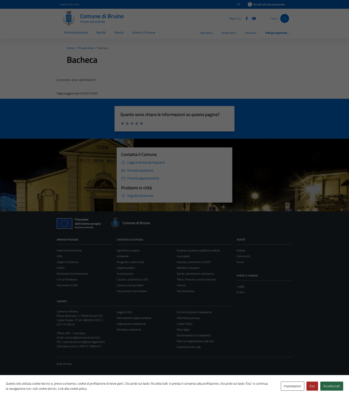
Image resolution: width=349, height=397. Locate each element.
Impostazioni (292, 386)
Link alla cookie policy (72, 388)
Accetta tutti (331, 386)
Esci (312, 386)
